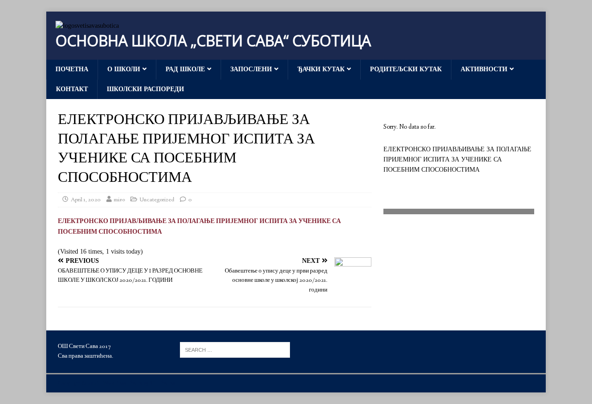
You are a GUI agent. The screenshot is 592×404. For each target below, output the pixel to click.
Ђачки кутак (321, 69)
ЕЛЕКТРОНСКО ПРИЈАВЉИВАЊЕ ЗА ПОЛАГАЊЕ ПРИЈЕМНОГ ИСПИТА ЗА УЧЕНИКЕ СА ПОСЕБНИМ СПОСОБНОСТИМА (457, 160)
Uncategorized (157, 200)
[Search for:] (235, 349)
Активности (484, 69)
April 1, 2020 (86, 200)
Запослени (251, 69)
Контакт (72, 89)
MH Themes (163, 383)
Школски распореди (145, 89)
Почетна (72, 69)
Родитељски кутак (406, 69)
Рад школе (185, 69)
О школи (123, 69)
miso (119, 200)
